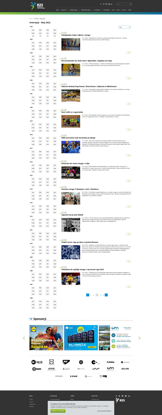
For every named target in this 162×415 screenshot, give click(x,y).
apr (55, 30)
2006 (31, 298)
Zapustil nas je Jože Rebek (72, 215)
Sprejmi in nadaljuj (58, 411)
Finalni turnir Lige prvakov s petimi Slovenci (79, 242)
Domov (31, 18)
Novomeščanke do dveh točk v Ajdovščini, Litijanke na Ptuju (86, 61)
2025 (31, 39)
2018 (31, 134)
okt (40, 49)
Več (129, 52)
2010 (31, 243)
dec (55, 49)
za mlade (97, 10)
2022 (31, 80)
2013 (31, 202)
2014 (31, 189)
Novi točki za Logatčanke (72, 112)
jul (47, 33)
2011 (31, 230)
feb (40, 30)
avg (55, 33)
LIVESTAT (63, 10)
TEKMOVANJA (73, 10)
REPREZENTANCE (86, 10)
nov (47, 49)
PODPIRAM (106, 10)
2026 (31, 26)
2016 (31, 162)
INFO (57, 10)
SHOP (129, 10)
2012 (31, 216)
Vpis (113, 10)
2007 (31, 284)
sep (33, 49)
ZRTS (118, 10)
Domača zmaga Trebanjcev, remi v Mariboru (80, 189)
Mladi (72, 399)
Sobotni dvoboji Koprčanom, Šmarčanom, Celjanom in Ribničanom (89, 86)
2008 (31, 271)
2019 (31, 121)
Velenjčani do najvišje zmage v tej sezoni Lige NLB (82, 269)
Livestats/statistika (55, 399)
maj (33, 33)
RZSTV (124, 10)
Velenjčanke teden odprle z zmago (75, 35)
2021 (31, 94)
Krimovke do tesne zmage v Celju (75, 163)
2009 (31, 257)
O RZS (31, 399)
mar (47, 30)
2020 (31, 107)
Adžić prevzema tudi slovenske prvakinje (78, 138)
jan (33, 30)
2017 (31, 148)
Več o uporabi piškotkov (104, 411)
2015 (31, 175)
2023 (31, 66)
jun (40, 33)
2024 (31, 53)
